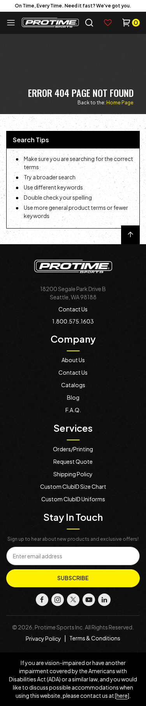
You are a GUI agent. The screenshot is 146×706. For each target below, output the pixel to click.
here (122, 695)
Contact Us (73, 309)
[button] (89, 22)
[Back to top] (130, 234)
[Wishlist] (108, 22)
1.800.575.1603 (73, 321)
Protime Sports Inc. (59, 627)
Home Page (120, 102)
